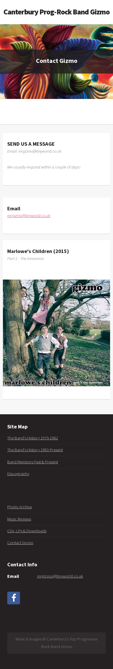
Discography (18, 473)
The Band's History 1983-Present (35, 449)
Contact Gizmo (20, 542)
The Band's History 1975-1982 (32, 438)
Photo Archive (19, 506)
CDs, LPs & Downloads (26, 530)
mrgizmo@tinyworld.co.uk (28, 215)
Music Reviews (19, 519)
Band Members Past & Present (32, 461)
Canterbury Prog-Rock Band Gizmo (56, 11)
